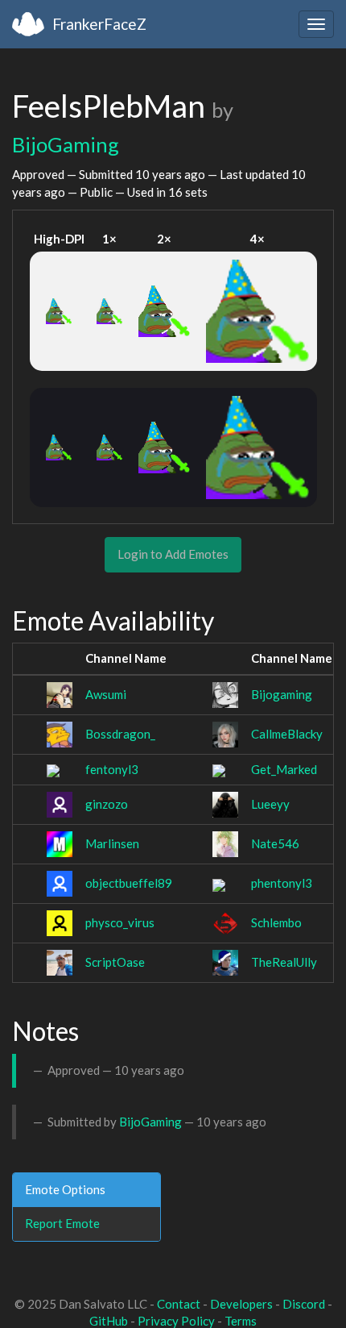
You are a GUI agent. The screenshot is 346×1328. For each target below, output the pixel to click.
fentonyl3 (111, 769)
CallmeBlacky (287, 733)
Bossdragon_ (120, 733)
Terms (240, 1320)
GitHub (108, 1320)
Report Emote (62, 1223)
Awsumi (105, 694)
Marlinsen (112, 843)
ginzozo (106, 804)
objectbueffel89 (128, 883)
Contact (178, 1304)
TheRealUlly (284, 962)
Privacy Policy (176, 1320)
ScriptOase (115, 962)
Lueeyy (270, 804)
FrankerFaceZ (99, 24)
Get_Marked (284, 769)
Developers (241, 1304)
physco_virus (119, 922)
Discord (303, 1304)
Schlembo (276, 922)
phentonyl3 (281, 883)
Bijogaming (281, 694)
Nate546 (275, 843)
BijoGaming (65, 144)
